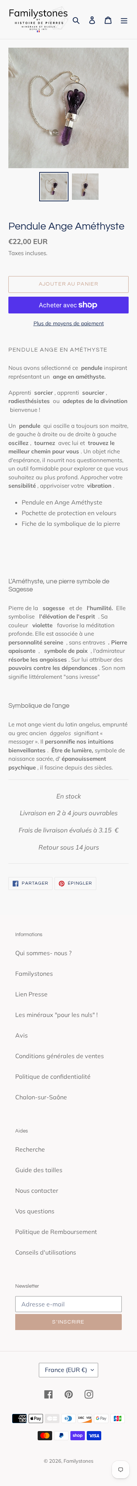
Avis (21, 1035)
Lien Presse (31, 994)
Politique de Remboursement (56, 1231)
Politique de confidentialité (53, 1076)
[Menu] (124, 19)
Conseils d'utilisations (45, 1252)
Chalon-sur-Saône (41, 1097)
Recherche (30, 1149)
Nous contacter (36, 1190)
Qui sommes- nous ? (43, 953)
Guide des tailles (38, 1170)
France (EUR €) (66, 1370)
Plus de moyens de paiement (68, 323)
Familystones (34, 973)
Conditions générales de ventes (59, 1056)
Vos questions (34, 1211)
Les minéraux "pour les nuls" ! (56, 1015)
